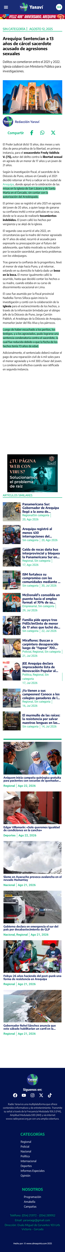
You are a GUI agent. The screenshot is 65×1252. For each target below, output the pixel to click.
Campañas (30, 1206)
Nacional (26, 1151)
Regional (26, 1141)
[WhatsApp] (42, 132)
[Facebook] (31, 132)
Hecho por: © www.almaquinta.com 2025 (32, 1243)
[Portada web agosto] (32, 18)
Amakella (29, 1201)
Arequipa (8, 184)
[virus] (32, 491)
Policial (25, 1146)
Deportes (26, 1166)
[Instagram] (32, 1095)
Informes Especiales (33, 1170)
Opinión (25, 1175)
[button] (6, 7)
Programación (32, 1197)
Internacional (28, 1161)
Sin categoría (14, 29)
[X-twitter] (41, 1095)
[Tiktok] (50, 1095)
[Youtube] (24, 1095)
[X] (53, 132)
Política (25, 1156)
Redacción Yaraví (27, 122)
